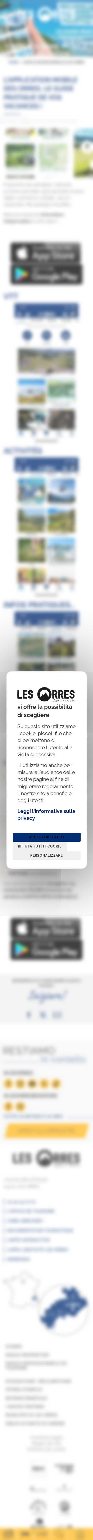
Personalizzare (46, 855)
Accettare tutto (46, 837)
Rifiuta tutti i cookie (40, 846)
